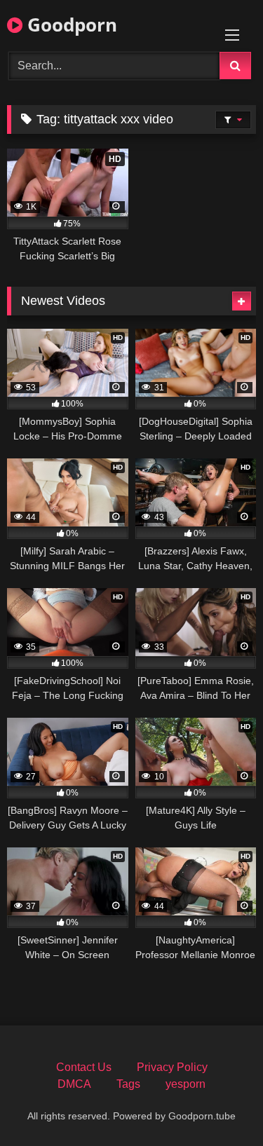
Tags (128, 1084)
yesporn (185, 1084)
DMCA (74, 1084)
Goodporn (69, 24)
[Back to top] (219, 1104)
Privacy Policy (172, 1067)
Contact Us (84, 1067)
